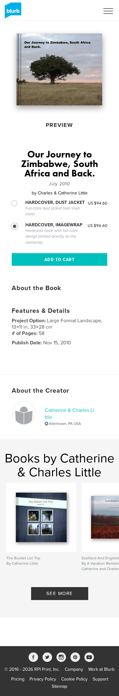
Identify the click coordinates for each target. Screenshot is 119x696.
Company (74, 669)
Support (100, 679)
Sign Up (83, 11)
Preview (59, 125)
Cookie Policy (74, 679)
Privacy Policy (43, 679)
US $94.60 (97, 203)
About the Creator (40, 391)
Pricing (17, 679)
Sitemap (59, 686)
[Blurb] (12, 13)
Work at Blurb (101, 669)
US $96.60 (97, 225)
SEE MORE (59, 593)
